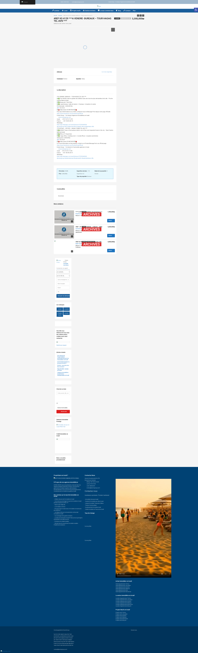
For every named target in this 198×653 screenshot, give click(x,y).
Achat (59, 309)
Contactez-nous (91, 491)
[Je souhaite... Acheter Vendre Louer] (63, 271)
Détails (110, 220)
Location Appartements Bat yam (123, 606)
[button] (196, 10)
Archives (91, 214)
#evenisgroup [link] (60, 126)
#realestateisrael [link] (69, 158)
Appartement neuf (91, 241)
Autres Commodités (62, 407)
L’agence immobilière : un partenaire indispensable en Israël (63, 374)
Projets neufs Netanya (121, 617)
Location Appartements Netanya (123, 602)
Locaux (67, 313)
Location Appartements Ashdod (123, 601)
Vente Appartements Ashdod (123, 587)
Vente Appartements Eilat (122, 590)
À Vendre (117, 18)
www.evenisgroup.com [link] (64, 117)
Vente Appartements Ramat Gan (123, 591)
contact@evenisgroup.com (93, 487)
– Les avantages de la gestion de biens (63, 515)
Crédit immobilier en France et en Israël (94, 509)
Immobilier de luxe (125, 18)
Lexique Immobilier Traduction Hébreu (94, 503)
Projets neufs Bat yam (121, 620)
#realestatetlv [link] (77, 158)
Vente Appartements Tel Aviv (122, 584)
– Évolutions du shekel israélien (61, 521)
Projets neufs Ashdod (121, 615)
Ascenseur (61, 196)
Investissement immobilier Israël (93, 507)
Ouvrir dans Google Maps (107, 71)
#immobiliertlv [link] (78, 126)
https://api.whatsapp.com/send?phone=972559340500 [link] (72, 124)
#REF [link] (58, 108)
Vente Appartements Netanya (123, 588)
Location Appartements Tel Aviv (123, 598)
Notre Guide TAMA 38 (60, 504)
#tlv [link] (93, 126)
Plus (134, 10)
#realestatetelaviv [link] (86, 158)
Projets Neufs (60, 314)
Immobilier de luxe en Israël (91, 499)
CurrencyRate (88, 526)
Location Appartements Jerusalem (124, 599)
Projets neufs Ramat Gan (122, 618)
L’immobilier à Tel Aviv (60, 506)
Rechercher (64, 411)
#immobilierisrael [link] (69, 126)
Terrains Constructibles (91, 505)
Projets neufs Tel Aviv (121, 612)
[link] (70, 113)
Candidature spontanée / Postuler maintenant (97, 495)
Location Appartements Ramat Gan (124, 604)
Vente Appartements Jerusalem (123, 585)
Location (66, 309)
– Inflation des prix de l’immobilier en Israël (64, 499)
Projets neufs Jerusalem (121, 614)
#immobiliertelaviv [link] (87, 126)
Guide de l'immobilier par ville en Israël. (94, 501)
